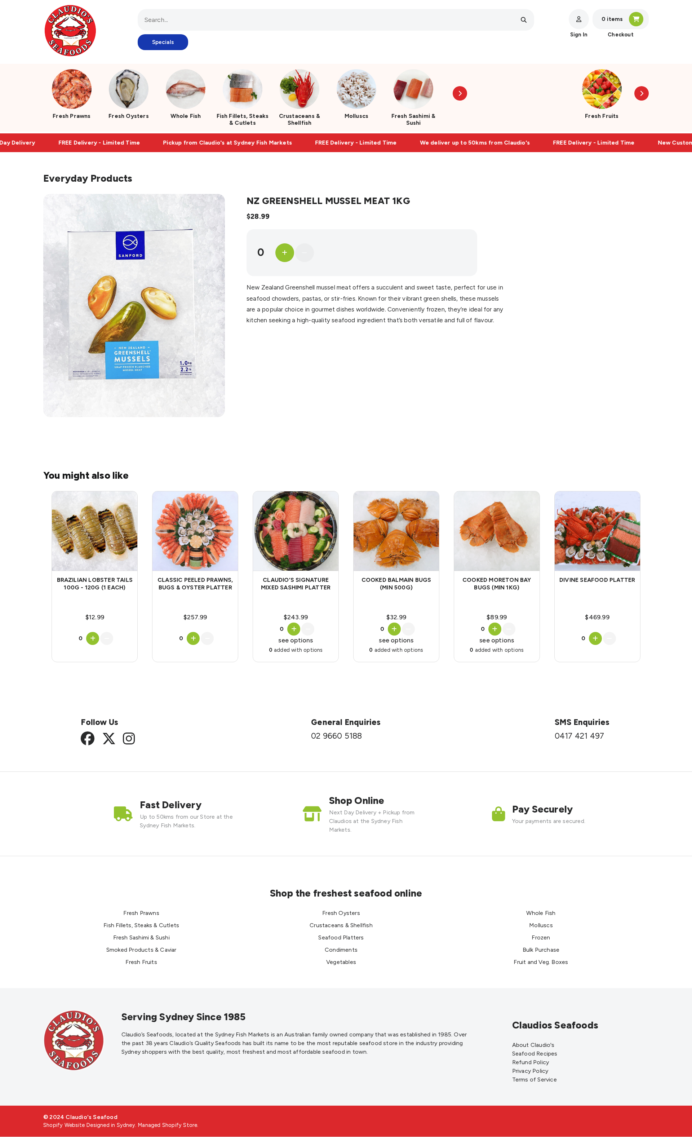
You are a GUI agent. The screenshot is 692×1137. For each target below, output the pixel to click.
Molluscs (357, 115)
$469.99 (597, 617)
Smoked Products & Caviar (141, 949)
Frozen (541, 937)
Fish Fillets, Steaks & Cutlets (243, 119)
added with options (296, 650)
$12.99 (94, 617)
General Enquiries (346, 722)
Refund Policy (530, 1062)
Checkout (621, 34)
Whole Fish (185, 115)
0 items (612, 19)
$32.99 (396, 617)
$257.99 (195, 617)
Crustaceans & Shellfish (299, 119)
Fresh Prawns (71, 115)
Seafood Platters (341, 937)
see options (295, 640)
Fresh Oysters (128, 115)
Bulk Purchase (541, 949)
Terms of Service (534, 1079)
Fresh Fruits (601, 115)
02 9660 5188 (336, 736)
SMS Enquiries (582, 722)
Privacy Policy (530, 1070)
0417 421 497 (579, 736)
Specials (163, 42)
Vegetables (341, 962)
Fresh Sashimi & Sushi (413, 119)
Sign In (578, 34)
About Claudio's (533, 1044)
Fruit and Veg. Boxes (541, 962)
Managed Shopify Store (167, 1125)
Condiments (341, 949)
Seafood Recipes (535, 1053)
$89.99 (497, 617)
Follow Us (99, 722)
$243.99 (296, 617)
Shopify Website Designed (76, 1125)
